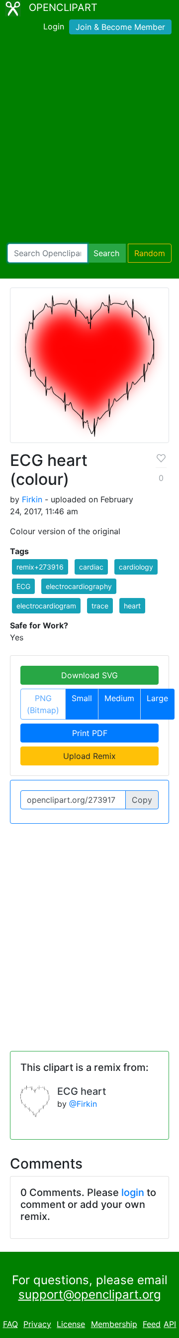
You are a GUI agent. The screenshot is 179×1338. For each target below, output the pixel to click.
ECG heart (81, 1091)
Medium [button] (119, 698)
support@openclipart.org (89, 1294)
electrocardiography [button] (79, 586)
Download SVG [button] (89, 675)
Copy (142, 800)
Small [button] (82, 698)
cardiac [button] (91, 567)
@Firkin (83, 1104)
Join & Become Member (120, 27)
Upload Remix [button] (89, 756)
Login (53, 26)
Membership (114, 1324)
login (132, 1192)
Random (149, 253)
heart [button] (132, 605)
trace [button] (99, 605)
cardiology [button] (136, 567)
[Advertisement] (89, 141)
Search (106, 253)
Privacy (37, 1324)
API (170, 1324)
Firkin (32, 499)
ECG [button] (23, 586)
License (71, 1324)
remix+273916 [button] (40, 567)
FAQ (10, 1324)
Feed (152, 1324)
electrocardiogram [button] (46, 605)
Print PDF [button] (89, 733)
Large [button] (157, 698)
